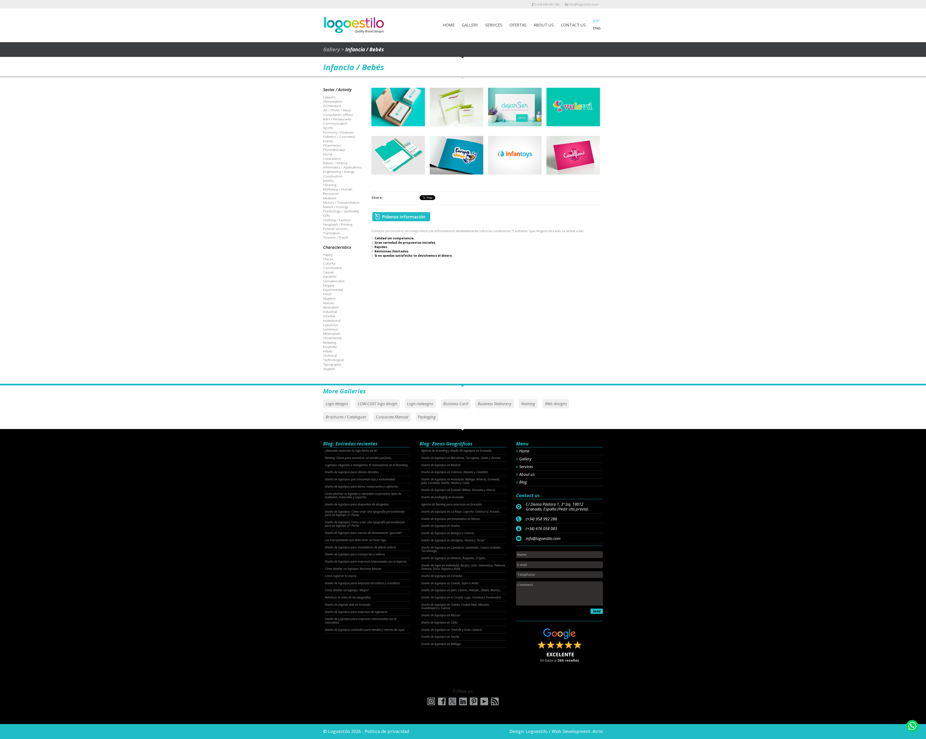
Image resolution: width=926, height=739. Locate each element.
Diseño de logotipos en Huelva (440, 526)
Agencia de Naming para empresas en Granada (451, 504)
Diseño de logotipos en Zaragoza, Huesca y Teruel (452, 540)
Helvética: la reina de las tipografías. (348, 597)
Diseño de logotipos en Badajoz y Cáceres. (448, 533)
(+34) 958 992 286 (547, 4)
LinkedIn (463, 701)
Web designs (556, 403)
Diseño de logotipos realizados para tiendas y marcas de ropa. (365, 630)
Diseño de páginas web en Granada (347, 604)
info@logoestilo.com (583, 4)
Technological (333, 360)
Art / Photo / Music (337, 110)
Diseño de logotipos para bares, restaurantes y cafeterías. (362, 486)
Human (328, 303)
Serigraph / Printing (337, 224)
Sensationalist (333, 281)
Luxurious (330, 325)
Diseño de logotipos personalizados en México (450, 519)
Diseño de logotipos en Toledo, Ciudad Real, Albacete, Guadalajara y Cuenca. (455, 606)
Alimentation (332, 101)
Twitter (452, 701)
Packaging (427, 417)
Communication (335, 123)
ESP (596, 20)
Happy (328, 254)
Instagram (431, 701)
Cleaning (329, 185)
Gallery (470, 25)
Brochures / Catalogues (346, 417)
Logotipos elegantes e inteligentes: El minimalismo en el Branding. (366, 465)
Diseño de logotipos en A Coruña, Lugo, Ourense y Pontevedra (461, 597)
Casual (328, 272)
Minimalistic (331, 333)
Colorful (329, 263)
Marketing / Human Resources (337, 191)
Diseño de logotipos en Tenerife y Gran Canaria (451, 630)
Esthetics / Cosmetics (339, 136)
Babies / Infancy (335, 163)
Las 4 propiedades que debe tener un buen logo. (356, 540)
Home (449, 25)
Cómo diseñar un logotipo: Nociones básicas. (353, 569)
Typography (332, 364)
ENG (596, 28)
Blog (523, 482)
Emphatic (330, 347)
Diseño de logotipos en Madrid (440, 465)
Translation (331, 233)
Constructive (332, 268)
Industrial (330, 311)
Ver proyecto (398, 111)
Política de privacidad (387, 731)
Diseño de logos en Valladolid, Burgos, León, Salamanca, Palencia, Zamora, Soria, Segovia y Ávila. (463, 567)
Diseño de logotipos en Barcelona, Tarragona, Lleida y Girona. (461, 458)
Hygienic (329, 298)
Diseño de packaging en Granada (442, 497)
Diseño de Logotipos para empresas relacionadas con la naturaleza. (360, 620)
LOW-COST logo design (377, 403)
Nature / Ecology (335, 207)
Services (493, 25)
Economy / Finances (338, 132)
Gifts (326, 215)
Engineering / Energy (338, 171)
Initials (328, 351)
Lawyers (329, 97)
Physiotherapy (334, 150)
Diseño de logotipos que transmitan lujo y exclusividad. (360, 479)
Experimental (333, 290)
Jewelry (328, 180)
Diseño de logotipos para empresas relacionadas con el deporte (365, 561)
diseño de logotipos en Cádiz (439, 622)
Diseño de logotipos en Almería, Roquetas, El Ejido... (454, 558)
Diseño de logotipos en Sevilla (440, 636)
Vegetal (328, 369)
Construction (332, 176)
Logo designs (337, 403)
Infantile (329, 316)
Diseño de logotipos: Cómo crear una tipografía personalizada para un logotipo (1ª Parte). (365, 513)
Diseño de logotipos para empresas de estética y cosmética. (362, 583)
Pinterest (473, 701)
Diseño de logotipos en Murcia (440, 615)
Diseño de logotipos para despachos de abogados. (357, 504)
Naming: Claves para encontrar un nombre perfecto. (358, 458)
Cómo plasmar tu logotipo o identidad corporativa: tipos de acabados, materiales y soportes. (363, 495)
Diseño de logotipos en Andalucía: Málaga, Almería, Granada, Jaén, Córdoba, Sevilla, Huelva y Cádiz (460, 481)
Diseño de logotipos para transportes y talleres (355, 554)
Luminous (330, 329)
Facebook (442, 701)
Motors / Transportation (341, 202)
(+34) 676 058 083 (541, 528)
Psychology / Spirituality (341, 211)
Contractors (332, 158)
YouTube (484, 701)
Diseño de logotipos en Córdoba (441, 576)
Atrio (597, 731)
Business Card (455, 403)
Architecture (332, 106)
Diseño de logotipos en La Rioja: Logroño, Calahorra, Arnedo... (461, 511)
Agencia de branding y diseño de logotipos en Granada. (456, 450)
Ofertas (518, 25)
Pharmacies (332, 145)
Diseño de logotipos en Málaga (441, 644)
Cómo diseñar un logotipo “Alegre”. (347, 590)
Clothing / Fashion (337, 220)
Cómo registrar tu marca (340, 576)
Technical (330, 355)
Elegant (328, 285)
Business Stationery (494, 403)
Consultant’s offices (338, 115)
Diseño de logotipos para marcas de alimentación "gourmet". (364, 533)
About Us (544, 25)
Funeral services (335, 229)
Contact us (573, 25)
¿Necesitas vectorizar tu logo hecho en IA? (351, 450)
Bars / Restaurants (337, 119)
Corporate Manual (392, 417)
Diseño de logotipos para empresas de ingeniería (356, 612)
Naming (528, 403)
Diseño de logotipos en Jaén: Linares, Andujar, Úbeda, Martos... (461, 590)
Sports (328, 128)
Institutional (331, 320)
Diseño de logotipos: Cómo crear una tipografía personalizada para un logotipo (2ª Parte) (365, 524)
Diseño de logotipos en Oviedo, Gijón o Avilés (450, 583)
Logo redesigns (420, 403)
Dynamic (329, 276)
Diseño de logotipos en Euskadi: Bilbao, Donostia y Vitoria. (458, 490)
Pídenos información (403, 217)
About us (527, 474)
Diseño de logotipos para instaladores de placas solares (360, 547)
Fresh (327, 294)
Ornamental (332, 338)
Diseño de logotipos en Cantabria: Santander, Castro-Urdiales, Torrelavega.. (461, 549)
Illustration (331, 307)
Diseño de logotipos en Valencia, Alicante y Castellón (454, 472)
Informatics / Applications (342, 167)
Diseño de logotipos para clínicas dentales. (352, 472)
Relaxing (329, 342)
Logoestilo (537, 731)
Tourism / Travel (335, 237)
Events (328, 141)
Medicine (329, 198)
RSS (495, 701)
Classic (328, 259)
